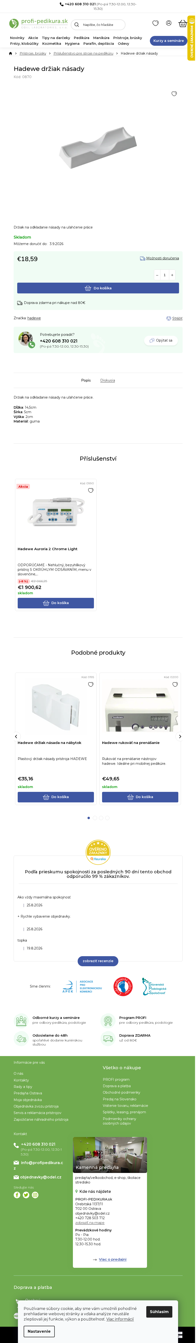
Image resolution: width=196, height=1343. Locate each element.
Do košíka (103, 288)
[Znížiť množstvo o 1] (157, 275)
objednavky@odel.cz (40, 1177)
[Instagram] (35, 1195)
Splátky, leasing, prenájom (124, 1112)
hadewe (34, 318)
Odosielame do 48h (50, 1035)
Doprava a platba (117, 1086)
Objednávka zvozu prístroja (36, 1106)
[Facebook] (17, 1195)
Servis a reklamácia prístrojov (37, 1113)
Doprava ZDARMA (134, 1035)
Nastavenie (39, 1331)
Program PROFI (132, 1018)
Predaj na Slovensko (119, 1099)
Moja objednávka (28, 1100)
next (180, 736)
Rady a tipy (23, 1087)
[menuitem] (17, 38)
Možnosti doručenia (162, 258)
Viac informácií (120, 1319)
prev (16, 736)
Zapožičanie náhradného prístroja (41, 1119)
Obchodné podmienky (121, 1092)
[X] (26, 1195)
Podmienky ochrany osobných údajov (119, 1121)
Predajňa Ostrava (28, 1093)
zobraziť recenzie (98, 961)
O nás (18, 1073)
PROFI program (116, 1079)
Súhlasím (159, 1311)
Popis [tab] (86, 380)
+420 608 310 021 (80, 4)
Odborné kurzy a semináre (56, 1018)
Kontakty (21, 1080)
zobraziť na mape (89, 1222)
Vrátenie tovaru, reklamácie (125, 1105)
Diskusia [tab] (107, 380)
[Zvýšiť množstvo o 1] (172, 275)
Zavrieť (47, 318)
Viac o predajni (112, 1259)
